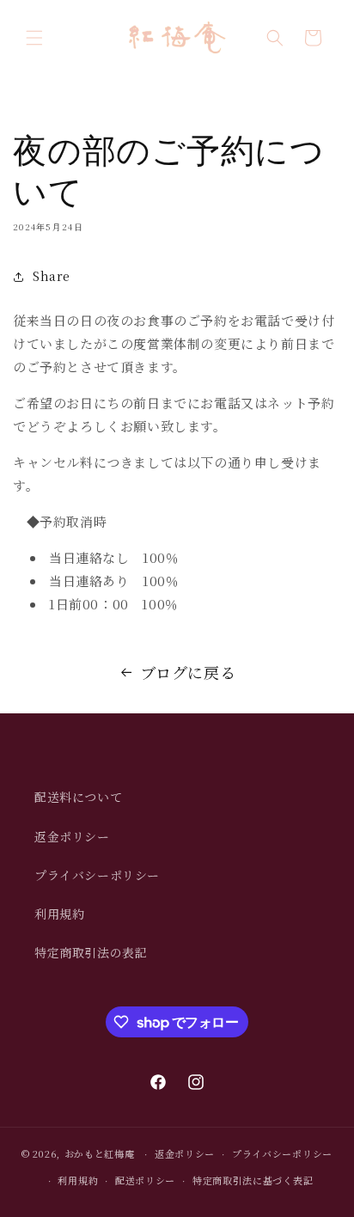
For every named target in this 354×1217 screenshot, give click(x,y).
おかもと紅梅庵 (99, 1153)
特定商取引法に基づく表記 (252, 1180)
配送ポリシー (145, 1180)
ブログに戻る (188, 672)
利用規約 (59, 913)
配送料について (78, 796)
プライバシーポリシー (97, 875)
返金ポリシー (72, 836)
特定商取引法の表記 (90, 952)
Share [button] (51, 275)
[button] (34, 38)
